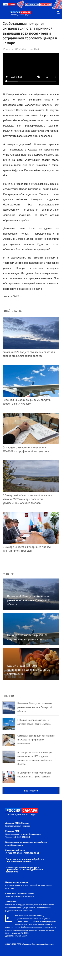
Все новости (31, 790)
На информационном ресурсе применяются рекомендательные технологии (24, 869)
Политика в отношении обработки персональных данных (25, 860)
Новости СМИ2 (11, 296)
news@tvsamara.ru (32, 834)
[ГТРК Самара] (20, 13)
